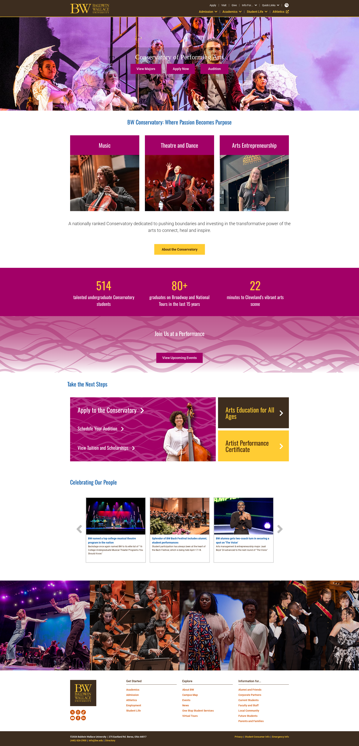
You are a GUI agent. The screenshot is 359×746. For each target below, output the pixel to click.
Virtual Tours (190, 715)
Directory (110, 740)
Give (234, 5)
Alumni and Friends (249, 689)
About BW (188, 689)
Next (280, 529)
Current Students (248, 700)
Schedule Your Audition (97, 428)
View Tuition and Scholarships (103, 447)
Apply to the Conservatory (107, 410)
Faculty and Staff (248, 705)
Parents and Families (251, 721)
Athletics (281, 11)
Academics (132, 689)
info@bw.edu (96, 740)
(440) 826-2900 (78, 740)
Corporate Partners (249, 694)
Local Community (248, 710)
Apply (213, 5)
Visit (223, 5)
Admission (132, 694)
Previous (79, 529)
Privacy (239, 736)
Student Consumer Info (257, 736)
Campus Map (190, 694)
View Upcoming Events (179, 358)
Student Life (133, 710)
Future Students (247, 715)
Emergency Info (280, 736)
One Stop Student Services (198, 710)
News (185, 705)
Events (186, 700)
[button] (147, 67)
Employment (133, 705)
